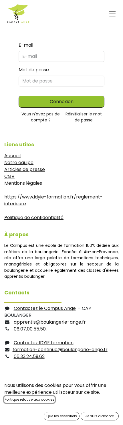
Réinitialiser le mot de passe (84, 117)
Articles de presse (24, 169)
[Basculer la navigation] (112, 13)
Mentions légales (23, 183)
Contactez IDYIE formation (44, 342)
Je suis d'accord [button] (99, 416)
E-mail (26, 45)
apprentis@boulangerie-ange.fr (50, 322)
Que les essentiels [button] (61, 416)
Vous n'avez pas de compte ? (40, 117)
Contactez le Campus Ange (45, 308)
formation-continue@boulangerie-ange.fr (60, 349)
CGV (9, 176)
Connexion (62, 101)
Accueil (12, 155)
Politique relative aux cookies (29, 399)
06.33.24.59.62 (29, 356)
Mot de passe (34, 69)
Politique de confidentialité (34, 217)
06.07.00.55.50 (30, 329)
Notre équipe (18, 162)
